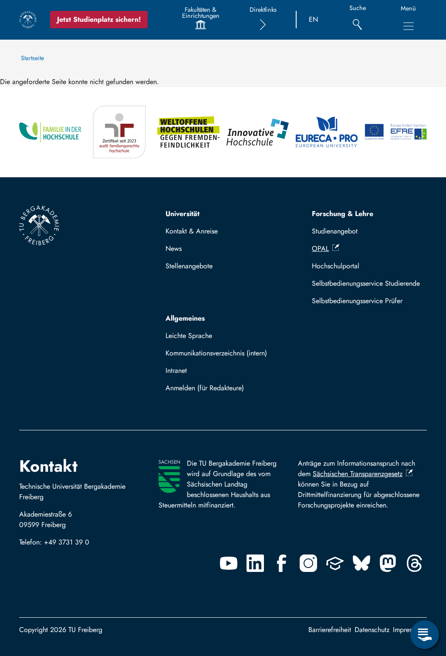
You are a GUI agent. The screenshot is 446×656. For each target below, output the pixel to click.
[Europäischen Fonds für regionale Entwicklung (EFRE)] (396, 132)
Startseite (32, 58)
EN (313, 19)
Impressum (408, 630)
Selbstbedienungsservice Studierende (366, 283)
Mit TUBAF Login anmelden (210, 390)
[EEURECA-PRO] (327, 132)
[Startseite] (28, 19)
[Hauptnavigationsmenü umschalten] (408, 26)
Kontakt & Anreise (192, 231)
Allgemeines (185, 318)
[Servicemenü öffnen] (424, 634)
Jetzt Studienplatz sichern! (99, 19)
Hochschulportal (335, 266)
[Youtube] (228, 563)
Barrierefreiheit (329, 630)
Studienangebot (335, 231)
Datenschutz (372, 630)
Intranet (176, 370)
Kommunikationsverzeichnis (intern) (216, 353)
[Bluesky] (361, 563)
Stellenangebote (189, 266)
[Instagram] (308, 563)
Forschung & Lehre (342, 214)
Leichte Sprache (189, 336)
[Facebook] (282, 563)
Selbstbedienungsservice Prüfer (357, 301)
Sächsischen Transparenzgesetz (357, 474)
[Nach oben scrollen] (424, 599)
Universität (182, 214)
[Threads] (414, 563)
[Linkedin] (255, 563)
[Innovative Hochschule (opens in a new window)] (257, 132)
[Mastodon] (388, 563)
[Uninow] (335, 563)
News (174, 248)
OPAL (320, 248)
